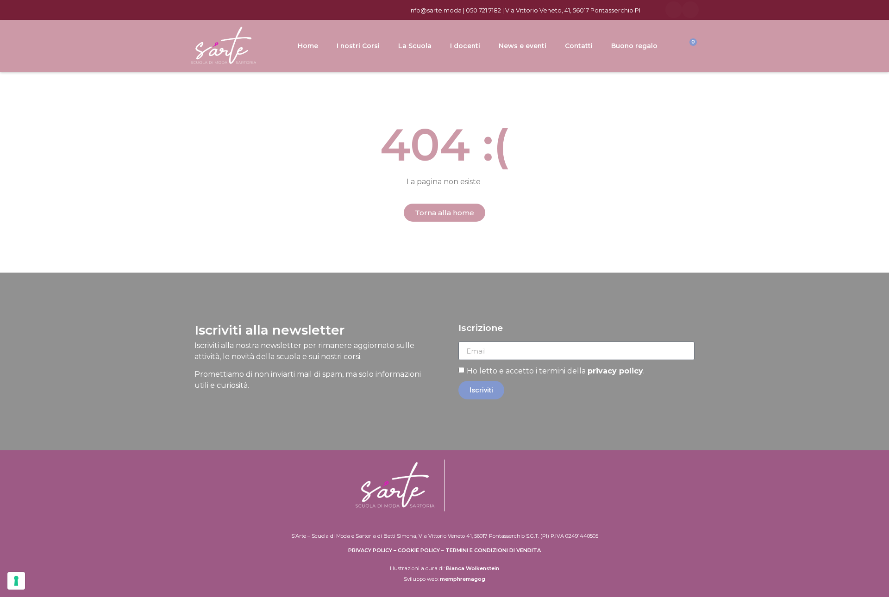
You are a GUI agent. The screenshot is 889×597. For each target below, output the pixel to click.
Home (308, 46)
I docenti (465, 46)
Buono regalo (634, 46)
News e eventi (522, 46)
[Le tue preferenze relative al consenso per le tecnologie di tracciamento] (16, 581)
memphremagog (462, 579)
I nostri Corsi (358, 46)
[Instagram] (690, 9)
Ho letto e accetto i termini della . (556, 371)
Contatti (579, 46)
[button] (444, 213)
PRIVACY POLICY (370, 550)
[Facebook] (673, 9)
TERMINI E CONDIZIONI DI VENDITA (493, 550)
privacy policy (615, 371)
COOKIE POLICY (419, 550)
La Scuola (415, 46)
